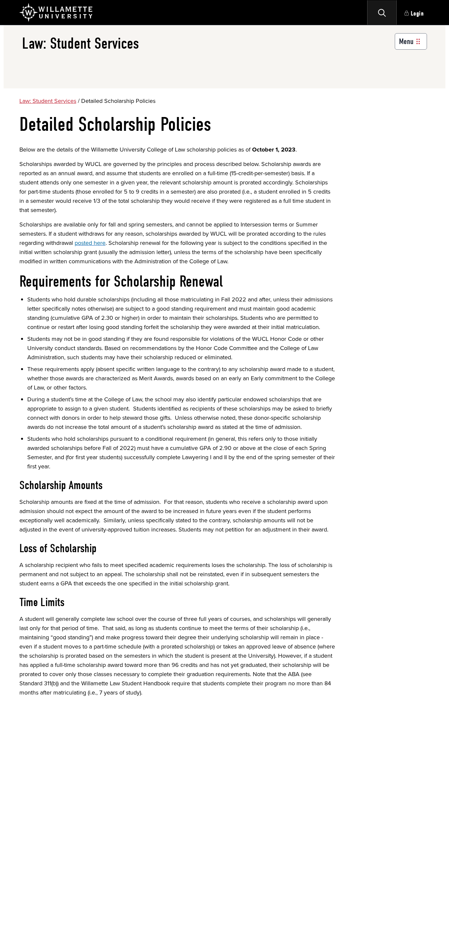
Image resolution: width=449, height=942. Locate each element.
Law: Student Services (47, 101)
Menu (406, 41)
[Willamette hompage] (56, 12)
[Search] (382, 12)
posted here (90, 243)
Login (417, 13)
